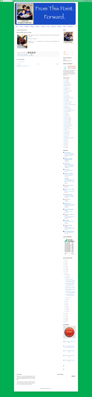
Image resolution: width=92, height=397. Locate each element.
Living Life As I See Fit (69, 173)
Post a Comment (21, 61)
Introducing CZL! (68, 297)
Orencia (65, 115)
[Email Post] (31, 54)
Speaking (59, 26)
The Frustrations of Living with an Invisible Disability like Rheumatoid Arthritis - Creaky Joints (69, 181)
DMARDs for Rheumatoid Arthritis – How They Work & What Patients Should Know (69, 165)
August (66, 299)
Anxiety (65, 81)
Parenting (43, 26)
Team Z (65, 144)
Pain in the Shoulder (67, 125)
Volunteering (70, 26)
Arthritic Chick (67, 163)
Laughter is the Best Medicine (24, 55)
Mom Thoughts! (31, 55)
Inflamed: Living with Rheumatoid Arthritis (68, 159)
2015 (65, 271)
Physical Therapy (67, 128)
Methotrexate (66, 107)
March (66, 307)
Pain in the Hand (67, 119)
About (17, 26)
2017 (65, 268)
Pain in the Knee (66, 123)
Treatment (26, 26)
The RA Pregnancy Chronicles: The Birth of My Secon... (70, 284)
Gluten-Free (66, 94)
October (66, 276)
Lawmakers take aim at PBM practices (69, 222)
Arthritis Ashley (67, 203)
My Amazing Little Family (68, 110)
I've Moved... (67, 200)
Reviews (65, 136)
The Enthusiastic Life (68, 194)
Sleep (65, 143)
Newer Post (19, 63)
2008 (65, 321)
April (66, 306)
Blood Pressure (66, 83)
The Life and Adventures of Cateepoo (69, 215)
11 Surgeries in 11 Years (68, 211)
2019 (65, 264)
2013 (65, 313)
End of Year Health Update (69, 232)
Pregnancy (66, 132)
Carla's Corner (67, 169)
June (66, 303)
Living (21, 26)
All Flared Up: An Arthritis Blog (69, 190)
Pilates (65, 129)
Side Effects (66, 141)
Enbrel (65, 89)
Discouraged (66, 88)
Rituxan (65, 139)
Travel (65, 145)
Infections (65, 99)
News (65, 112)
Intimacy (37, 26)
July (66, 301)
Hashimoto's (66, 96)
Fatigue (65, 92)
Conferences (53, 26)
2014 (65, 273)
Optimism (65, 114)
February (66, 309)
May (66, 304)
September (67, 277)
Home (38, 63)
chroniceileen (67, 178)
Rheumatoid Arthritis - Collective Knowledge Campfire (70, 228)
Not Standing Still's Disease (69, 231)
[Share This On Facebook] (29, 53)
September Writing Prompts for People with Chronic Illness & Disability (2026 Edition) (69, 154)
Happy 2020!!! (67, 186)
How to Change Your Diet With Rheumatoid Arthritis (69, 217)
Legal (48, 26)
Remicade (65, 133)
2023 (65, 259)
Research (32, 26)
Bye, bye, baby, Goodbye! (69, 170)
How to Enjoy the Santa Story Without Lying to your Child (69, 196)
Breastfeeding (66, 85)
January (66, 311)
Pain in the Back (66, 117)
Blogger (50, 388)
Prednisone (66, 130)
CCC (65, 86)
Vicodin (65, 147)
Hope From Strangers (67, 97)
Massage (65, 106)
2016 (65, 269)
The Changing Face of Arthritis (70, 287)
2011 (65, 316)
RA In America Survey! (69, 279)
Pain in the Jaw (66, 122)
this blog (35, 41)
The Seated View (67, 199)
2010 (65, 318)
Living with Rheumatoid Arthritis (69, 210)
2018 (65, 266)
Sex (64, 140)
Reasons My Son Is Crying (69, 285)
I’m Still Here (67, 160)
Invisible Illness (66, 101)
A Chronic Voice (67, 152)
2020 (65, 263)
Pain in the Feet (66, 118)
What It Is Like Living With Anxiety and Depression (69, 175)
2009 (65, 319)
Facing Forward (66, 90)
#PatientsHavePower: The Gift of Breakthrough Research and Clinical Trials (70, 205)
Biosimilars (66, 82)
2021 (65, 261)
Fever (65, 93)
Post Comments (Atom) (25, 65)
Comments (66, 54)
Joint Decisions (66, 103)
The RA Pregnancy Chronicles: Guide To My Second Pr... (70, 281)
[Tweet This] (31, 53)
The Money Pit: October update (69, 191)
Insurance (65, 100)
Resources (65, 134)
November (67, 274)
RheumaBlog (67, 220)
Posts (66, 52)
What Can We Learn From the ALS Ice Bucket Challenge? (70, 292)
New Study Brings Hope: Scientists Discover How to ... (70, 295)
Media (64, 26)
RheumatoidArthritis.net (68, 137)
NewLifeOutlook (67, 111)
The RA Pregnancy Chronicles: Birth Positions (70, 290)
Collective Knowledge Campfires (68, 226)
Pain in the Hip (66, 121)
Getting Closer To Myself (69, 185)
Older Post (57, 63)
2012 (65, 314)
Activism (65, 79)
